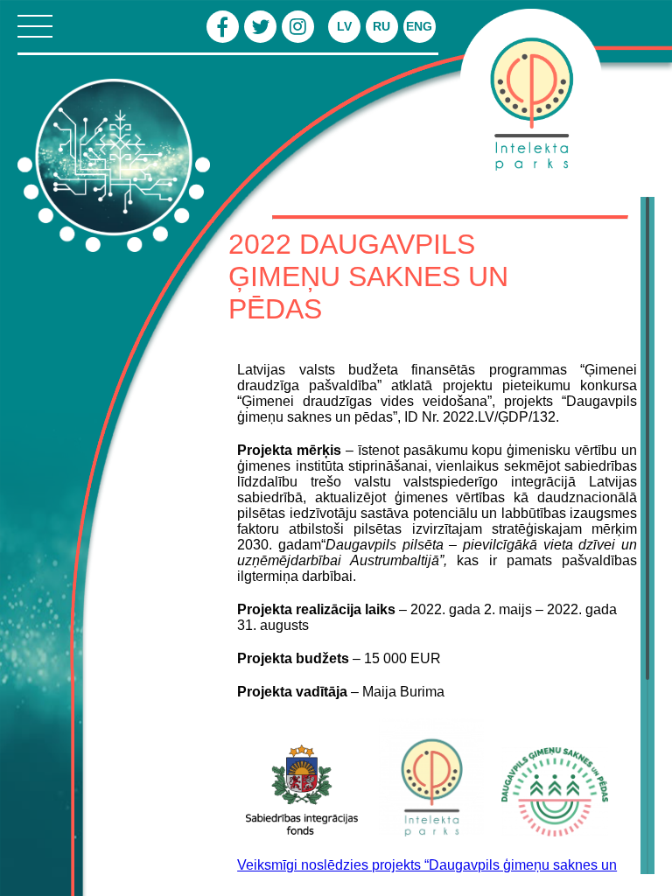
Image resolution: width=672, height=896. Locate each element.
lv (344, 26)
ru (381, 26)
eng (419, 26)
